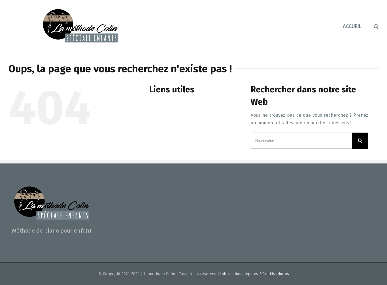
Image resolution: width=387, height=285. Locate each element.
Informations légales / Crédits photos (254, 273)
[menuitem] (358, 26)
